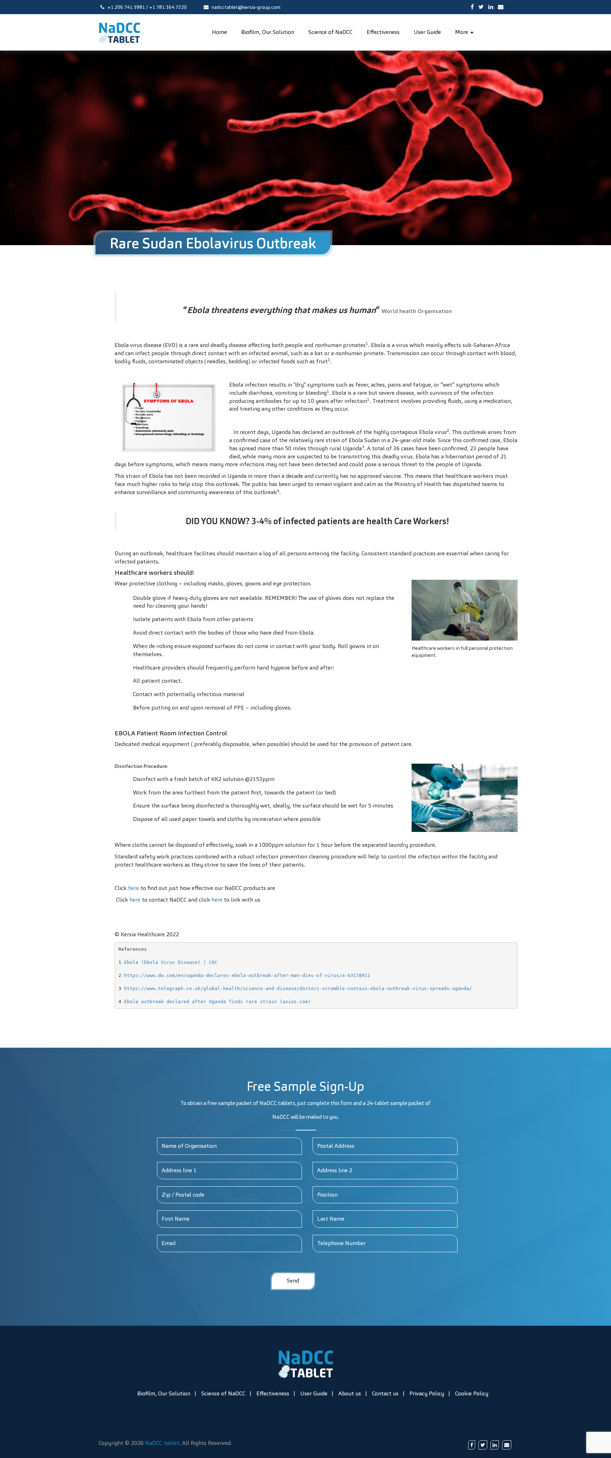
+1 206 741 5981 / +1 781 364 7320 (147, 7)
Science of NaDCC (330, 32)
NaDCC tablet (162, 1443)
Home (219, 32)
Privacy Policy (426, 1393)
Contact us (385, 1393)
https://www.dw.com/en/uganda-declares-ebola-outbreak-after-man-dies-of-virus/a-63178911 (247, 975)
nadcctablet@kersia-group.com (245, 7)
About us (349, 1393)
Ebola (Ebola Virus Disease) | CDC (170, 962)
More (461, 32)
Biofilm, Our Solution (267, 32)
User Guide (427, 32)
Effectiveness (383, 32)
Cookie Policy (471, 1393)
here (133, 888)
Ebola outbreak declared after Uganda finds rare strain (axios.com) (217, 1001)
